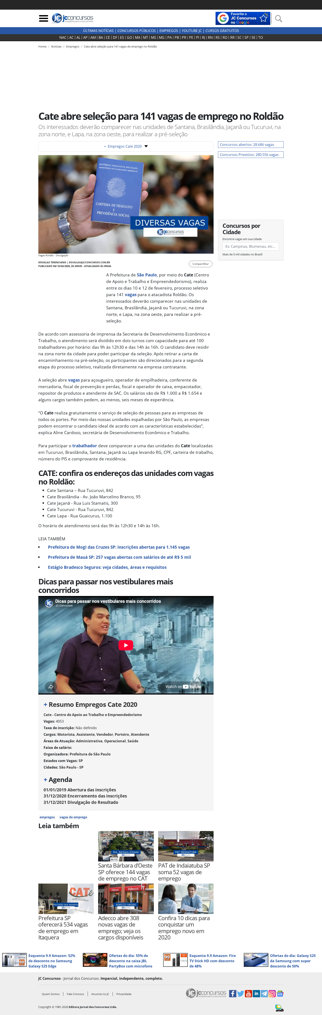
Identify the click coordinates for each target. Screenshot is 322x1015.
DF (115, 37)
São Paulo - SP (71, 767)
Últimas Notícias (98, 30)
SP (246, 37)
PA (169, 37)
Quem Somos (51, 994)
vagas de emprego (73, 817)
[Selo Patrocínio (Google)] (243, 18)
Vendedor (104, 734)
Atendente (140, 734)
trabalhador (84, 446)
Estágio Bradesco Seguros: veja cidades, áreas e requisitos (107, 567)
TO (260, 37)
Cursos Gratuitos (222, 30)
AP (85, 37)
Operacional (115, 741)
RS (218, 37)
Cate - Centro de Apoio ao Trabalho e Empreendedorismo (93, 714)
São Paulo (147, 275)
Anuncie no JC (100, 994)
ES (122, 37)
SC (239, 37)
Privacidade (123, 994)
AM (93, 37)
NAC (62, 37)
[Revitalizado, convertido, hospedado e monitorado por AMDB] (279, 1007)
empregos (47, 817)
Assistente (85, 734)
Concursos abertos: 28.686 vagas (247, 144)
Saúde (132, 741)
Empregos (168, 30)
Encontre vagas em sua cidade (242, 239)
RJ (203, 37)
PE (191, 37)
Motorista (66, 734)
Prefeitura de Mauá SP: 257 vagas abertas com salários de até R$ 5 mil (119, 557)
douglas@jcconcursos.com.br (89, 262)
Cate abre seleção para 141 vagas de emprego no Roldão (120, 46)
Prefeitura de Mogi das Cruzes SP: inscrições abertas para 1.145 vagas (119, 547)
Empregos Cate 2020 (123, 146)
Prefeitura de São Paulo (90, 754)
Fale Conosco (75, 994)
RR (232, 37)
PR (184, 37)
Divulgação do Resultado (81, 802)
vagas (130, 294)
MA (137, 37)
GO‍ (129, 37)
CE (108, 37)
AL (78, 37)
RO (225, 37)
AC (71, 37)
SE (253, 37)
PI (197, 37)
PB (177, 37)
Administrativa (89, 741)
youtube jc (192, 30)
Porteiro (122, 734)
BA (101, 37)
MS (153, 37)
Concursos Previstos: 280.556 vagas (249, 154)
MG (162, 37)
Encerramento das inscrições (85, 796)
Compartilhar (201, 264)
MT (145, 37)
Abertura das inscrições (80, 790)
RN (210, 37)
